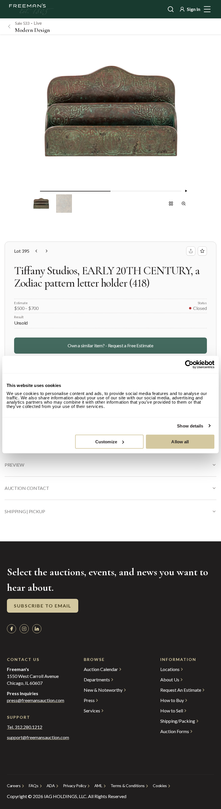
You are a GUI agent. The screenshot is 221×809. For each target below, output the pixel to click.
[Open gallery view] (171, 203)
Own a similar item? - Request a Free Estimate (110, 345)
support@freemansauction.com (34, 737)
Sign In (193, 9)
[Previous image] (35, 190)
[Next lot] (46, 251)
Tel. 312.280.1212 (24, 727)
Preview (14, 464)
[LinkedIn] (36, 628)
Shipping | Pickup (25, 511)
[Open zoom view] (183, 203)
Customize (106, 441)
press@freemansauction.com (35, 700)
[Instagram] (24, 628)
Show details (190, 426)
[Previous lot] (36, 251)
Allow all (180, 441)
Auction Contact (27, 488)
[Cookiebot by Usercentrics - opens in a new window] (189, 364)
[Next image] (185, 190)
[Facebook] (11, 628)
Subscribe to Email (42, 605)
